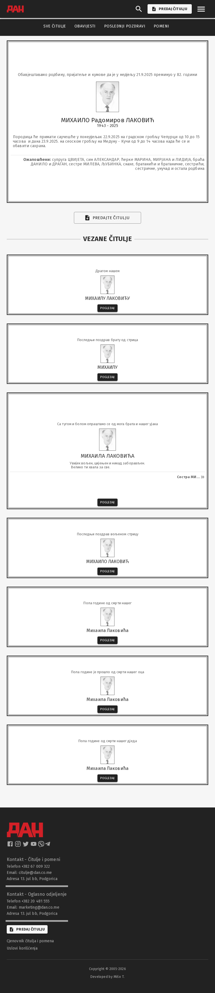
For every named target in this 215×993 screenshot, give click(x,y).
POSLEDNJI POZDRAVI (124, 26)
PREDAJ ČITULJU (173, 9)
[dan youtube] (34, 845)
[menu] (201, 9)
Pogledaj (107, 308)
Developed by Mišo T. (107, 977)
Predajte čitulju (111, 217)
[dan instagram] (18, 845)
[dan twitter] (26, 845)
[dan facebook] (11, 845)
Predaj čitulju (30, 929)
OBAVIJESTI (85, 26)
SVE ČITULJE (54, 26)
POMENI (161, 26)
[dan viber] (41, 845)
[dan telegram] (48, 845)
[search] (138, 9)
